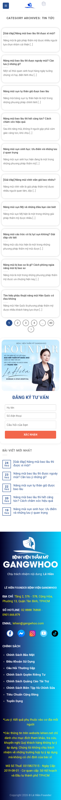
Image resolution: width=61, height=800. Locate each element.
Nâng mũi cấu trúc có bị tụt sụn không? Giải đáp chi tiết (29, 236)
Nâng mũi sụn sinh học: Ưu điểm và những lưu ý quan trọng (30, 151)
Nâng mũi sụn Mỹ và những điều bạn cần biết (29, 207)
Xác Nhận (30, 434)
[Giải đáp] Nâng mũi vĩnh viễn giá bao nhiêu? (29, 179)
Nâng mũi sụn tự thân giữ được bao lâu (26, 91)
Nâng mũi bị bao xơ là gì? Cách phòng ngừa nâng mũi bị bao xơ (28, 266)
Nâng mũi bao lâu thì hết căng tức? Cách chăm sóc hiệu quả (27, 120)
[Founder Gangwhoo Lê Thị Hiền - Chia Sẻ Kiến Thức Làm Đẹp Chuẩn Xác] (30, 6)
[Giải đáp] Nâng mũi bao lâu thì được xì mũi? (29, 33)
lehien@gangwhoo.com (28, 623)
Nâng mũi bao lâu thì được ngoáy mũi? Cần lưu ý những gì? (28, 62)
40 (50, 323)
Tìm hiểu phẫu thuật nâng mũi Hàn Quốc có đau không (28, 297)
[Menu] (6, 6)
